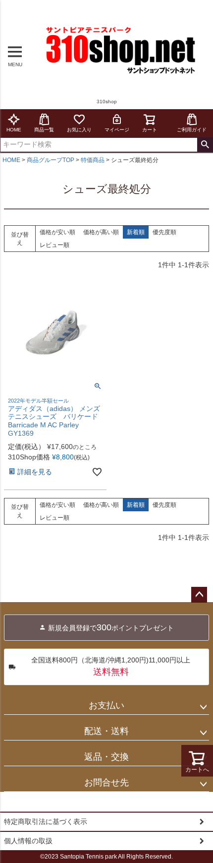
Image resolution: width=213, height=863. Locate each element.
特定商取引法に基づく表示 (45, 821)
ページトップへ (199, 595)
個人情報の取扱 (28, 841)
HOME (13, 129)
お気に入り (79, 129)
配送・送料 (106, 731)
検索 (205, 145)
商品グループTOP (50, 160)
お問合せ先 (106, 782)
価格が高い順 (101, 232)
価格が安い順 (57, 232)
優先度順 (164, 232)
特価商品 (93, 160)
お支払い (106, 705)
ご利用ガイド (192, 129)
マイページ (117, 129)
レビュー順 (54, 245)
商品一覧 (44, 129)
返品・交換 (106, 757)
